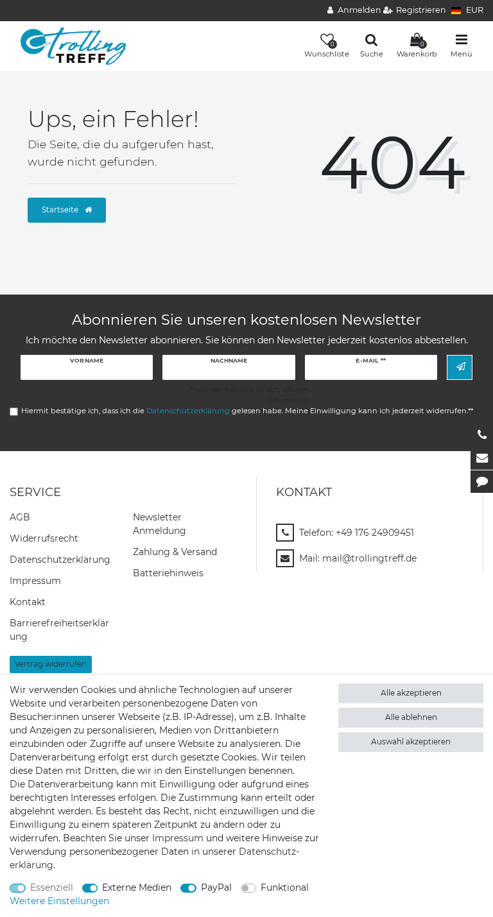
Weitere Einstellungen (59, 901)
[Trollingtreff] (68, 45)
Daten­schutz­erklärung (60, 559)
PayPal (216, 887)
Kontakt (28, 602)
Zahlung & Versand (175, 552)
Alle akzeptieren (411, 693)
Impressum (35, 581)
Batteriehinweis (168, 573)
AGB (20, 517)
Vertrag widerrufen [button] (51, 664)
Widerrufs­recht (44, 538)
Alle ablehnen (411, 717)
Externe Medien (136, 887)
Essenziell (51, 887)
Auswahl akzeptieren (411, 741)
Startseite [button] (61, 209)
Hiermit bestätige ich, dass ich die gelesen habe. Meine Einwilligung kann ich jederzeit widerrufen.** (247, 410)
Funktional (285, 887)
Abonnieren (459, 367)
